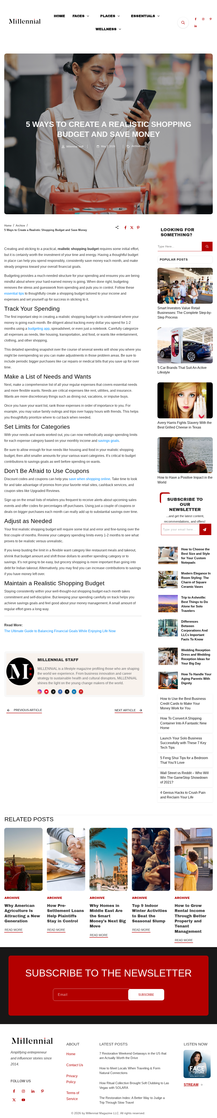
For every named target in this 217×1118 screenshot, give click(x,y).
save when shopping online (89, 479)
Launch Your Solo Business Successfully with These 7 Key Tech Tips (183, 743)
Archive (136, 146)
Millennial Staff (58, 660)
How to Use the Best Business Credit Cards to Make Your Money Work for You (183, 703)
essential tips (14, 293)
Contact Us (74, 1065)
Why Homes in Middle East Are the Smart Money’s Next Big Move (108, 916)
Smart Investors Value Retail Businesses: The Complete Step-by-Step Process (184, 312)
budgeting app (39, 328)
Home (7, 225)
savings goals (108, 440)
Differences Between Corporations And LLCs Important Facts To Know (194, 630)
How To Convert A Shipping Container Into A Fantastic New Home (183, 723)
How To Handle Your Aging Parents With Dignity (196, 678)
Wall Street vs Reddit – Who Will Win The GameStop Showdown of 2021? (184, 777)
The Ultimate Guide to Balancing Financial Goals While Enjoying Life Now (60, 631)
